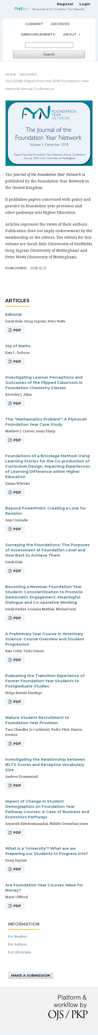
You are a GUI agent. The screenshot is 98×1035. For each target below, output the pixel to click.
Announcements (38, 34)
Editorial (13, 314)
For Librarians (19, 952)
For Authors (17, 944)
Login (84, 4)
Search (49, 54)
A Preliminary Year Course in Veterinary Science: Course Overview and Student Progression (44, 639)
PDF (16, 330)
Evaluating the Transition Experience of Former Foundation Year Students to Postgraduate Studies (45, 681)
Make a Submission (30, 975)
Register (65, 4)
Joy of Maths (18, 346)
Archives (60, 24)
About (70, 34)
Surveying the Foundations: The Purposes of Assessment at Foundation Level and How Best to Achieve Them (47, 550)
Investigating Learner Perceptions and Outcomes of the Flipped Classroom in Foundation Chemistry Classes (44, 382)
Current (34, 24)
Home (10, 74)
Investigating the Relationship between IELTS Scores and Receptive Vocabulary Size (45, 764)
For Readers (17, 936)
